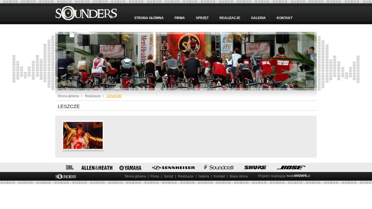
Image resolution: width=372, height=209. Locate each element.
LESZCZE (114, 96)
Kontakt (284, 18)
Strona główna (149, 18)
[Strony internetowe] (299, 175)
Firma (180, 18)
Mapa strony (239, 176)
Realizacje (229, 18)
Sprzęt (202, 18)
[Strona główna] (91, 12)
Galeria (258, 18)
